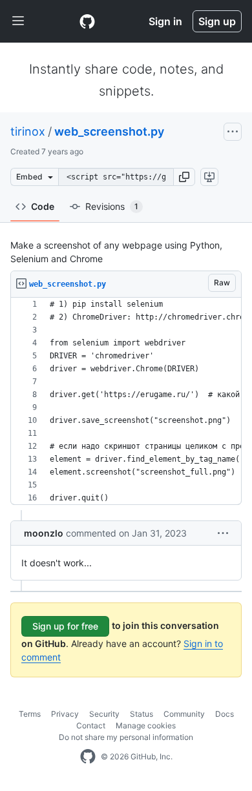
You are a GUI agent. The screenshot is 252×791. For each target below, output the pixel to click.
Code (42, 206)
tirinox (27, 131)
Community (184, 714)
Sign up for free (65, 626)
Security (104, 714)
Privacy (65, 714)
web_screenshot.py (109, 131)
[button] (184, 177)
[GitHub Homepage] (88, 756)
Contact (90, 725)
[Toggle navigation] (18, 21)
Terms (30, 714)
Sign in (165, 21)
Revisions (111, 206)
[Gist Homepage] (87, 21)
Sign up (217, 21)
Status (141, 714)
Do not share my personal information (126, 737)
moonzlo (43, 533)
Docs (224, 714)
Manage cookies (146, 725)
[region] (126, 401)
